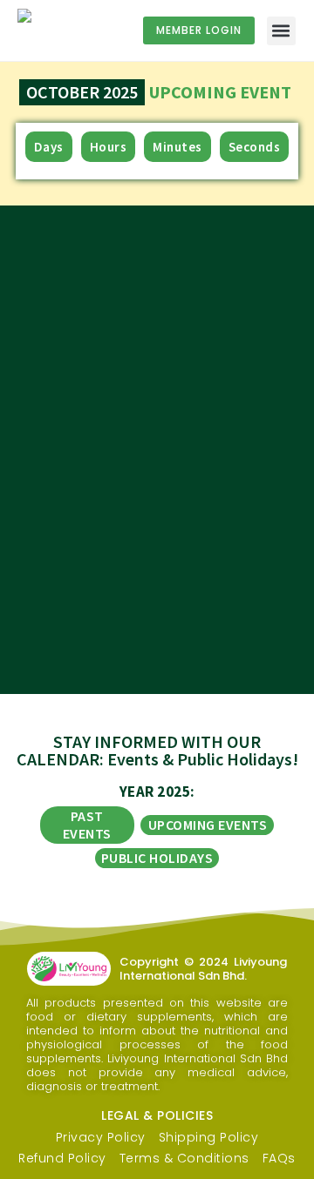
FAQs (279, 1158)
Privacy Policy (101, 1137)
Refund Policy (62, 1158)
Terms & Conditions (184, 1158)
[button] (281, 31)
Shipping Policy (209, 1137)
